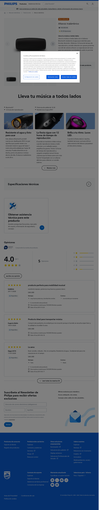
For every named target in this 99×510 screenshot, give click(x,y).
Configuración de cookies (31, 77)
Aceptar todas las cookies (69, 77)
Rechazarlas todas (53, 77)
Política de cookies (33, 72)
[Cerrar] (77, 53)
